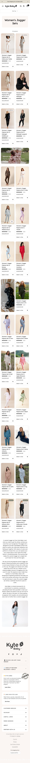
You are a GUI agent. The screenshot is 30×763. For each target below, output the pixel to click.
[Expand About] (26, 725)
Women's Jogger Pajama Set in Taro (7, 337)
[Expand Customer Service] (26, 708)
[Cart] (27, 6)
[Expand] (26, 661)
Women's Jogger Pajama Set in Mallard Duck (7, 227)
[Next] (27, 1)
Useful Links (8, 716)
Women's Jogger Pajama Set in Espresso (7, 190)
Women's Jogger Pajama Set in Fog (21, 485)
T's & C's (15, 739)
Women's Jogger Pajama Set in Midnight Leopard (21, 132)
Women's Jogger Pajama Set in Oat (7, 373)
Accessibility (15, 746)
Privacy (15, 741)
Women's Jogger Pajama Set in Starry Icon (7, 94)
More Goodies (8, 721)
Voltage (18, 736)
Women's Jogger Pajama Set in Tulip (22, 189)
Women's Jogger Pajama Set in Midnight (21, 94)
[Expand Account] (26, 712)
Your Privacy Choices (15, 744)
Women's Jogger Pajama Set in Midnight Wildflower (7, 133)
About (6, 725)
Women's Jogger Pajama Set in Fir (21, 302)
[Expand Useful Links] (26, 717)
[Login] (24, 6)
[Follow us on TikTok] (21, 654)
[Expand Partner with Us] (26, 729)
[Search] (21, 6)
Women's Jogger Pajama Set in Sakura (7, 411)
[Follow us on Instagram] (13, 654)
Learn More (7, 687)
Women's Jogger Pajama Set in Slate (22, 337)
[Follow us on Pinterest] (17, 654)
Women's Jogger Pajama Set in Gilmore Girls (7, 522)
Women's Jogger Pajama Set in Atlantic (7, 449)
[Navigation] (3, 6)
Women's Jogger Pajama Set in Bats (22, 56)
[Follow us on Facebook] (9, 654)
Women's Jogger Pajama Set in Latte (7, 485)
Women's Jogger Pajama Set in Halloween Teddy (7, 57)
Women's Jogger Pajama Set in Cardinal (21, 265)
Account (7, 712)
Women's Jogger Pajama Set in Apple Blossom (21, 374)
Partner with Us (9, 729)
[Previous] (2, 1)
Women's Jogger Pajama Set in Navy (22, 448)
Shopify (13, 736)
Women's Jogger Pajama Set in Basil (22, 410)
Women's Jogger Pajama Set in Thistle (21, 227)
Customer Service (10, 708)
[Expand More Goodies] (26, 721)
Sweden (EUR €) (14, 752)
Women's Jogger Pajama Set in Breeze (7, 265)
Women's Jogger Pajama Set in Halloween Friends (21, 522)
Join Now (7, 701)
